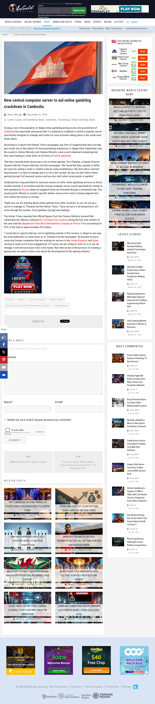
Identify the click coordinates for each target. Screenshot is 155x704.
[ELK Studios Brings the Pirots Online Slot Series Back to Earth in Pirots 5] (118, 518)
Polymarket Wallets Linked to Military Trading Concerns (130, 188)
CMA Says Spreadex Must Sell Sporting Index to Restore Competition (28, 540)
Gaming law (84, 28)
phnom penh (57, 299)
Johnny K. (72, 515)
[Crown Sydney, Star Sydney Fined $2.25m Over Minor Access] (129, 202)
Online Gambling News (83, 119)
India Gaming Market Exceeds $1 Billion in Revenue (54, 28)
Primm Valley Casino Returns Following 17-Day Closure (137, 358)
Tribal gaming (97, 28)
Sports (97, 21)
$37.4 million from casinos (54, 219)
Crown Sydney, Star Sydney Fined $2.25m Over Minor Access (129, 214)
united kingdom (38, 299)
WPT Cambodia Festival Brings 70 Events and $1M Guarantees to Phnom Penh (27, 506)
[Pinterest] (4, 359)
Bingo (87, 21)
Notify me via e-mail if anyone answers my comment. (39, 419)
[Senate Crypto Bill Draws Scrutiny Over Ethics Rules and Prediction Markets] (118, 378)
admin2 (133, 505)
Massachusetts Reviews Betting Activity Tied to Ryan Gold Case (130, 111)
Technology (64, 119)
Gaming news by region (136, 28)
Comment (10, 357)
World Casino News (58, 687)
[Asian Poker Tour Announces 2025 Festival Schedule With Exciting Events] (79, 557)
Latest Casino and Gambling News (26, 119)
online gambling (62, 155)
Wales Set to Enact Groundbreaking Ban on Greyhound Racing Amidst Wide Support (27, 575)
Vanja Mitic (21, 515)
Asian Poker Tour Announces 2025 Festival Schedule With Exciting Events (79, 575)
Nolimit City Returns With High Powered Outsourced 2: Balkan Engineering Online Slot (137, 300)
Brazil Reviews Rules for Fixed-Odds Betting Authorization (137, 402)
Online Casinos (32, 21)
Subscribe (78, 10)
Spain (95, 240)
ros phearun (62, 306)
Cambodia (51, 119)
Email (59, 402)
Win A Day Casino (123, 64)
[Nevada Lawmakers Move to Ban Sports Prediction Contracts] (118, 423)
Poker (78, 21)
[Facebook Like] (4, 337)
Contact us (76, 687)
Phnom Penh (79, 223)
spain (22, 299)
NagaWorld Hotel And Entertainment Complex (46, 223)
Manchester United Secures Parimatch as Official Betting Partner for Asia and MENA (79, 540)
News (47, 21)
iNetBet (123, 71)
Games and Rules (62, 21)
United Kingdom (79, 240)
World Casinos (13, 21)
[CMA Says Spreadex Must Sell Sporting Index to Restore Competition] (27, 522)
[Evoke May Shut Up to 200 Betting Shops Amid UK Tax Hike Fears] (79, 488)
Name (8, 402)
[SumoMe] (4, 375)
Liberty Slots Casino (123, 51)
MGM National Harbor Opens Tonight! (28, 462)
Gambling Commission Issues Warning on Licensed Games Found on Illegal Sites (79, 610)
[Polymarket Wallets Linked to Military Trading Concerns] (129, 176)
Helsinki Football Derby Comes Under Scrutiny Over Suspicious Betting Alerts (129, 137)
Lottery (118, 21)
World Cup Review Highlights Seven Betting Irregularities (137, 542)
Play (142, 51)
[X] (4, 352)
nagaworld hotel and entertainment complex (28, 306)
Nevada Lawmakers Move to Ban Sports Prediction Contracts (136, 423)
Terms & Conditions (93, 687)
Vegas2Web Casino (123, 77)
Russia (25, 189)
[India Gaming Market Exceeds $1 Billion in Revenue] (129, 150)
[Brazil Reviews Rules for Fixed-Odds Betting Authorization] (118, 402)
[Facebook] (4, 344)
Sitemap (126, 687)
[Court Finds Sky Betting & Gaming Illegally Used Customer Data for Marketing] (27, 592)
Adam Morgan (14, 114)
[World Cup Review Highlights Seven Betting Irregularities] (118, 541)
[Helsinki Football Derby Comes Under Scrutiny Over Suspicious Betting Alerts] (129, 124)
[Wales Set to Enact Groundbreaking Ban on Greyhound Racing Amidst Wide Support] (27, 557)
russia (10, 299)
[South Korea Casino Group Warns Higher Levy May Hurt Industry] (118, 443)
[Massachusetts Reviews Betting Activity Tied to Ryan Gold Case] (129, 98)
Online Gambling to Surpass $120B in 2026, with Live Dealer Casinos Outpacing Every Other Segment (137, 494)
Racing (108, 21)
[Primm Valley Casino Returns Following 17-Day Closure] (118, 358)
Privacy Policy (112, 687)
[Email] (4, 367)
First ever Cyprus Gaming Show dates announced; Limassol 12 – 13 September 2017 (78, 465)
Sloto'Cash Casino (123, 58)
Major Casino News (114, 28)
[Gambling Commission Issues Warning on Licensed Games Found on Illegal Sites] (79, 592)
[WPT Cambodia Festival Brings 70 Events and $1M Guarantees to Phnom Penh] (27, 488)
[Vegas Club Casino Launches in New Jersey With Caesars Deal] (118, 467)
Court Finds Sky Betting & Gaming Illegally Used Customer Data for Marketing (27, 610)
